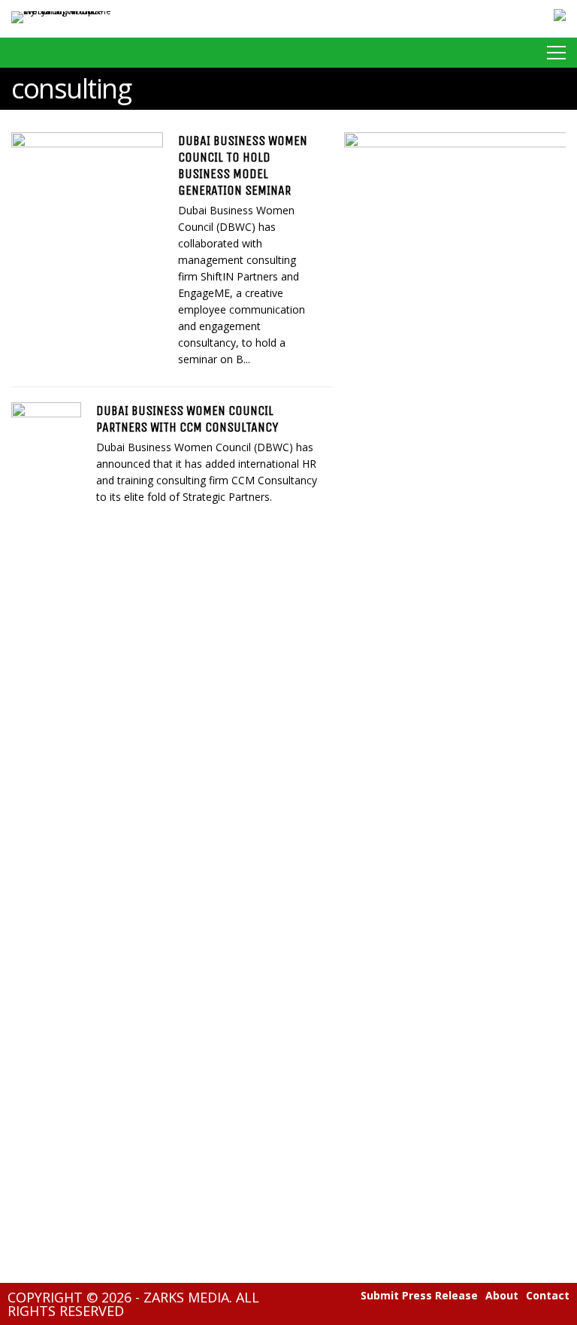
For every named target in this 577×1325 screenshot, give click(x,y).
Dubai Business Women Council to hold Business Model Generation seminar (242, 165)
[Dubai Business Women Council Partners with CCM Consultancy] (46, 453)
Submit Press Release (419, 1295)
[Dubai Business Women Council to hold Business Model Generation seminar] (87, 183)
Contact (547, 1295)
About (501, 1295)
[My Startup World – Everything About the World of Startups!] (61, 11)
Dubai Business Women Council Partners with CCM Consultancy (187, 418)
